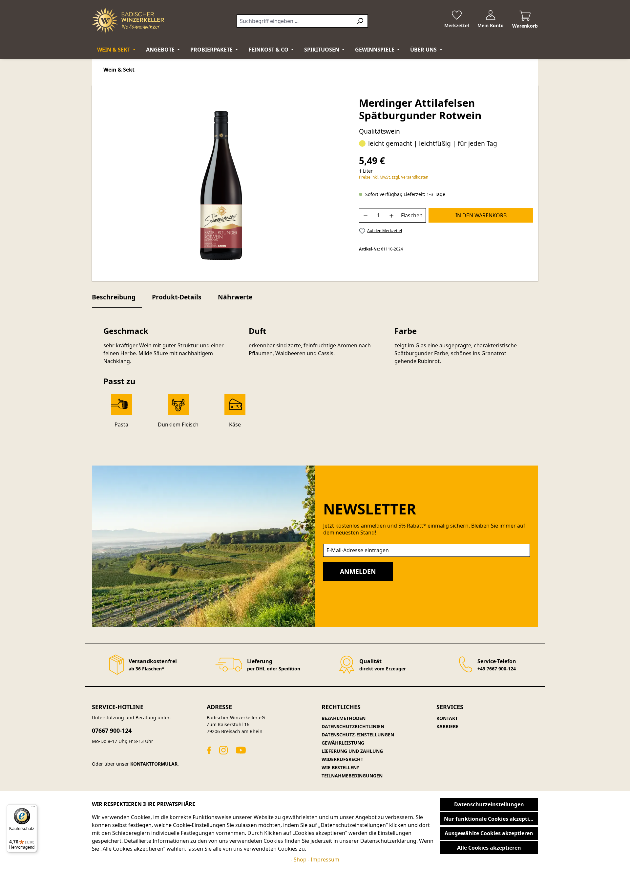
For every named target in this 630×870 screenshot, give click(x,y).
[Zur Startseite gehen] (128, 20)
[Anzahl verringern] (365, 215)
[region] (221, 185)
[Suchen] (360, 21)
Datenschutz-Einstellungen (358, 734)
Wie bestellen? (340, 767)
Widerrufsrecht (342, 759)
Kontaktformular (154, 764)
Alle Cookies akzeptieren (489, 847)
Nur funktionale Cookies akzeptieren (491, 818)
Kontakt (447, 718)
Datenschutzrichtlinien (353, 726)
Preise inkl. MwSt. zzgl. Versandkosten (393, 177)
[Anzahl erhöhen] (391, 215)
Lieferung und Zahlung (352, 751)
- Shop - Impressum (315, 859)
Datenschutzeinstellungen (489, 804)
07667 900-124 (112, 730)
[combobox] (295, 21)
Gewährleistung (343, 743)
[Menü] (33, 808)
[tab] (117, 298)
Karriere (447, 726)
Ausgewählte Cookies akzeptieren (489, 833)
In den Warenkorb (481, 215)
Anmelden (358, 571)
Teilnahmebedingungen (352, 775)
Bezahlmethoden (344, 718)
